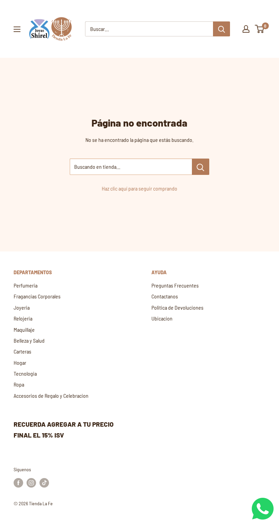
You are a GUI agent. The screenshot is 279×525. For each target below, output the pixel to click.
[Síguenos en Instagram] (31, 483)
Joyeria (22, 307)
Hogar (20, 362)
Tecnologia (25, 373)
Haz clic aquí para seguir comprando (139, 188)
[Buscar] (221, 28)
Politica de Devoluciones (177, 307)
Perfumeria (25, 285)
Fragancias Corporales (37, 296)
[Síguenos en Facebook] (18, 483)
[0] (260, 29)
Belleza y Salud (29, 340)
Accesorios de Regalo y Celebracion (51, 395)
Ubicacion (162, 318)
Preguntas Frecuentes (175, 285)
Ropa (19, 384)
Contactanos (164, 296)
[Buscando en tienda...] (200, 167)
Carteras (22, 351)
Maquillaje (24, 329)
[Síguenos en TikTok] (44, 483)
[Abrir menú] (17, 29)
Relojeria (23, 318)
